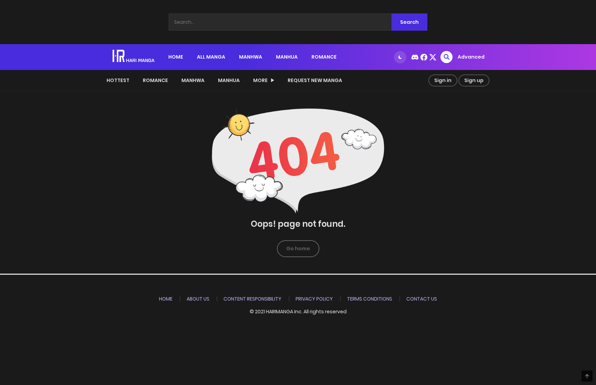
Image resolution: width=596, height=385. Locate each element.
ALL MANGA (211, 56)
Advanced (471, 56)
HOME (175, 56)
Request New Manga (315, 80)
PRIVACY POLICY (314, 298)
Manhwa (193, 80)
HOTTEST (118, 80)
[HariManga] (134, 56)
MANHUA (287, 56)
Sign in (442, 80)
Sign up (474, 80)
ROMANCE (324, 56)
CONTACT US (421, 298)
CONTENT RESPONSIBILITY (252, 298)
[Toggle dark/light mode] (400, 57)
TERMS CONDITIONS (369, 298)
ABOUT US (198, 298)
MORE (260, 80)
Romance (155, 80)
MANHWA (250, 56)
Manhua (229, 80)
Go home (298, 248)
